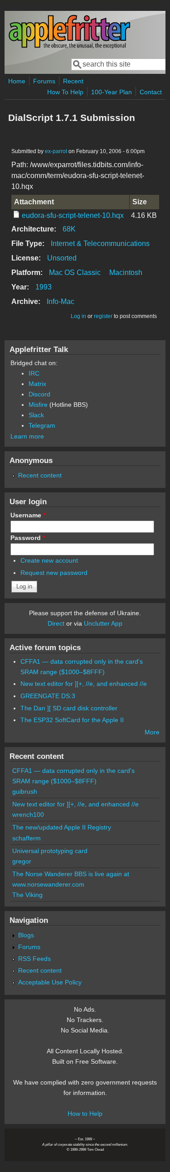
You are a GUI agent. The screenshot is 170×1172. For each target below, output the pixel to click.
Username (27, 515)
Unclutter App (103, 623)
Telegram (42, 425)
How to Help (85, 1113)
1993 (43, 287)
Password (27, 537)
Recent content (40, 475)
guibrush (24, 791)
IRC (34, 373)
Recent (73, 81)
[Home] (69, 47)
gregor (21, 861)
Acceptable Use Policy (50, 982)
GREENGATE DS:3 (47, 695)
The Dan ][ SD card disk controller (68, 708)
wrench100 (28, 814)
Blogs (26, 935)
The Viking (27, 894)
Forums (44, 81)
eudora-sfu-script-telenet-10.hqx (73, 215)
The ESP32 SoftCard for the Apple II (72, 719)
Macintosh (125, 272)
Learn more (27, 436)
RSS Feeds (34, 958)
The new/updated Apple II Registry (61, 827)
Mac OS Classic (75, 272)
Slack (36, 415)
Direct (56, 623)
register (103, 316)
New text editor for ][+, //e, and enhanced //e (83, 683)
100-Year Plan (111, 92)
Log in (78, 316)
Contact (151, 92)
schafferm (26, 838)
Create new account (49, 560)
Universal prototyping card (49, 850)
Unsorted (62, 258)
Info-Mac (60, 301)
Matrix (37, 383)
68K (69, 229)
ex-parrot (56, 151)
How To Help (65, 92)
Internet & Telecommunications (100, 243)
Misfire (38, 404)
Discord (39, 394)
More (152, 732)
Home (16, 81)
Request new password (53, 572)
